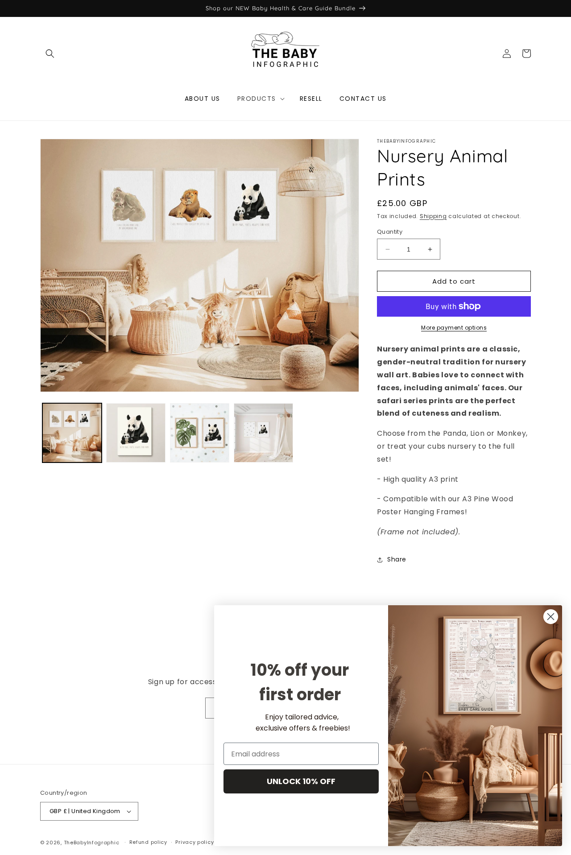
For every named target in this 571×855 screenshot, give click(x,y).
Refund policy (148, 842)
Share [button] (396, 559)
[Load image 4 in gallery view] (263, 433)
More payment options (454, 327)
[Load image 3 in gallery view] (199, 433)
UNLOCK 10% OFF (301, 781)
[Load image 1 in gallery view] (72, 433)
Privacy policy (194, 842)
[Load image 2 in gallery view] (136, 433)
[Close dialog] (551, 616)
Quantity (389, 231)
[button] (50, 53)
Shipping (433, 216)
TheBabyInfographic (92, 842)
